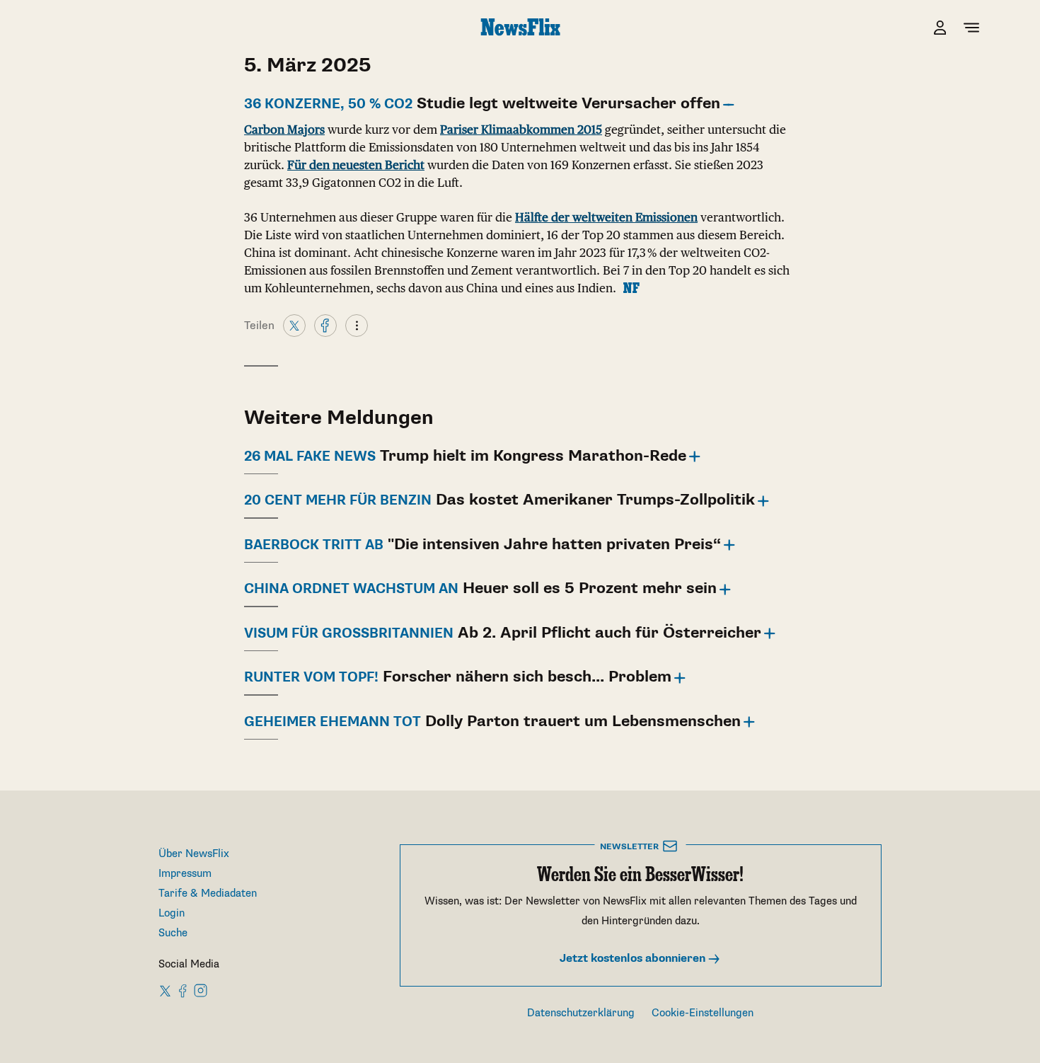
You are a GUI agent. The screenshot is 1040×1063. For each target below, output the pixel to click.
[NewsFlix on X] (165, 990)
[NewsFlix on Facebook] (183, 990)
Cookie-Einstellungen (702, 1013)
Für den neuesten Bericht (355, 165)
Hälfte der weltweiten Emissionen (606, 217)
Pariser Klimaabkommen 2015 (521, 129)
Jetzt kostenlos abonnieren (634, 958)
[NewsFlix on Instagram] (200, 990)
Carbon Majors (284, 129)
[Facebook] (325, 325)
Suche (172, 933)
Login (171, 913)
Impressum (185, 873)
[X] (294, 325)
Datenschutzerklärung (581, 1013)
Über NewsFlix (193, 854)
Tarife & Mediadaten (207, 893)
